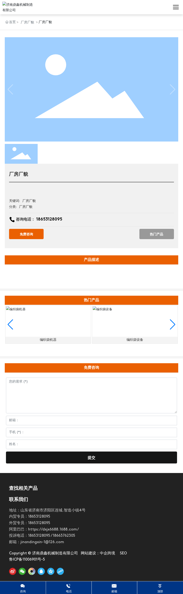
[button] (10, 324)
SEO (123, 553)
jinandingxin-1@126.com (42, 542)
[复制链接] (60, 571)
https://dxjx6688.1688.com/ (53, 529)
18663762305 (64, 536)
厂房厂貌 (27, 22)
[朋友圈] (31, 571)
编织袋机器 (48, 340)
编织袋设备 (135, 340)
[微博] (12, 571)
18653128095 (49, 219)
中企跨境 (107, 553)
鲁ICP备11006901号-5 (27, 560)
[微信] (22, 571)
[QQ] (41, 571)
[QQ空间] (50, 571)
